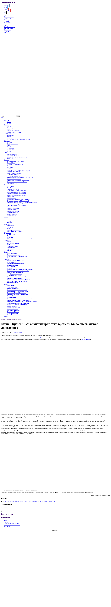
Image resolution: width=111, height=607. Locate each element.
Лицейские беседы (9, 17)
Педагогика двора (15, 176)
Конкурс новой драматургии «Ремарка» (18, 180)
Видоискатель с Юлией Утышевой (16, 192)
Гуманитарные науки (13, 155)
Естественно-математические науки (17, 157)
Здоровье (9, 168)
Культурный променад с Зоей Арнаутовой (18, 199)
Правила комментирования (11, 523)
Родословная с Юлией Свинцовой (16, 190)
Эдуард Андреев (86, 339)
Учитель (9, 136)
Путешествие (11, 149)
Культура (6, 125)
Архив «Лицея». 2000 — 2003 (15, 161)
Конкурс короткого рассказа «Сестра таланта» (20, 177)
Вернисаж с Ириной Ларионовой (16, 193)
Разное (6, 522)
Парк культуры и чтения (14, 132)
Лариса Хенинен (11, 196)
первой (39, 337)
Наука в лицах (11, 158)
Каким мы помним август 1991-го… (17, 182)
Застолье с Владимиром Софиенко (16, 205)
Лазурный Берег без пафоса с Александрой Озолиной (22, 202)
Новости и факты (12, 154)
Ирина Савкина (11, 206)
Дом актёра (10, 126)
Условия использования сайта (12, 525)
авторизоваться (29, 511)
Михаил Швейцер (12, 183)
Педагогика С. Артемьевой (14, 173)
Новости (6, 120)
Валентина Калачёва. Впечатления (16, 195)
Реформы (9, 138)
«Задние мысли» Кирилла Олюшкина (17, 204)
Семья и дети (10, 148)
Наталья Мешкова (12, 209)
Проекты (6, 160)
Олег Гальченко (11, 198)
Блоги (5, 185)
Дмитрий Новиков (12, 165)
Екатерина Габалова (12, 212)
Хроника (9, 123)
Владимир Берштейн (13, 211)
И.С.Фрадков (7, 22)
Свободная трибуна (12, 144)
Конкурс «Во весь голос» (14, 179)
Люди (8, 145)
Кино (8, 129)
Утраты (9, 151)
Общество (7, 141)
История (6, 21)
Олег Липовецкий (12, 214)
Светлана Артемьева (13, 208)
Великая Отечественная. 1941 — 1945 (17, 171)
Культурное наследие (13, 130)
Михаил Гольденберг (13, 189)
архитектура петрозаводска (11, 501)
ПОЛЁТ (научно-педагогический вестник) (19, 139)
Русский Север (8, 18)
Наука (5, 152)
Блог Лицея (10, 186)
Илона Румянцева (12, 215)
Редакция (6, 520)
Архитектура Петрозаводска (15, 164)
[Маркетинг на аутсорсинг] (55, 604)
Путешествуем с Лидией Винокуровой (18, 201)
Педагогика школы (15, 174)
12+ (5, 15)
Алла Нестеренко (12, 187)
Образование (7, 133)
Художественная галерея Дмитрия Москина (19, 170)
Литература (7, 19)
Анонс (9, 122)
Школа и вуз (10, 135)
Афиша (6, 217)
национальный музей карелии (47, 501)
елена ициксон (24, 501)
